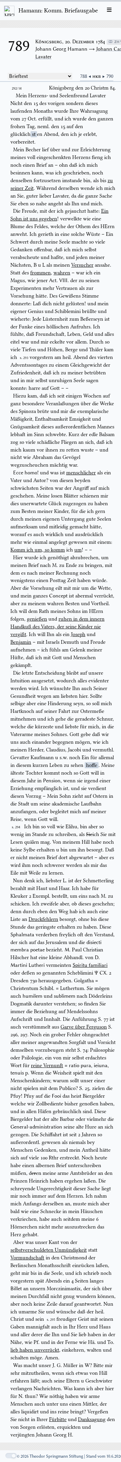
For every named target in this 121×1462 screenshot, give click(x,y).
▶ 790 (107, 76)
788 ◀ (86, 76)
